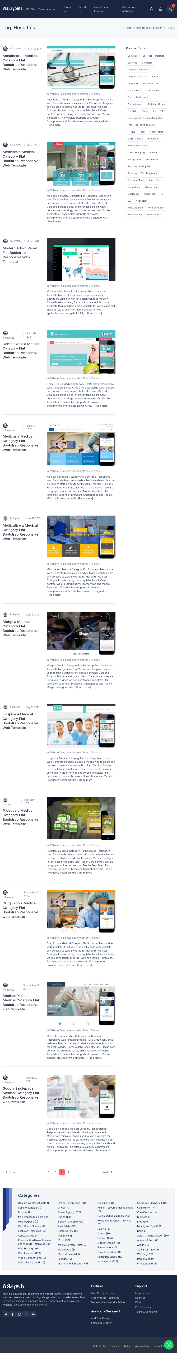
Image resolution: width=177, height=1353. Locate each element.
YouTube (33, 1314)
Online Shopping (136, 152)
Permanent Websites (129, 9)
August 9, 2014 (31, 1079)
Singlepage (133, 194)
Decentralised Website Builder (108, 1302)
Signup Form (134, 187)
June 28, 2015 (31, 335)
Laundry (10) (65, 1258)
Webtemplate (154, 214)
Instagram (19, 1314)
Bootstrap (133, 56)
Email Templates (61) (109, 1252)
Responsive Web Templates (142, 173)
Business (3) (144, 1216)
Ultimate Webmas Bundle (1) (34, 1202)
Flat (129, 97)
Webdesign (141, 201)
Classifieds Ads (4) (148, 1212)
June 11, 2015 (33, 518)
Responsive (152, 159)
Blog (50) (142, 1221)
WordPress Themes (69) (32, 1226)
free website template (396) (34, 1216)
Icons (143, 131)
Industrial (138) (105, 1202)
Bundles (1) (24, 1212)
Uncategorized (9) (148, 1263)
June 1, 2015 (32, 614)
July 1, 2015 (33, 241)
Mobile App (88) (67, 1249)
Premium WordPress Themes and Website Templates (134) (35, 1242)
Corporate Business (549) (152, 1202)
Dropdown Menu (151, 83)
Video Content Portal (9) (32, 1257)
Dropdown (133, 83)
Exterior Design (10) (108, 1242)
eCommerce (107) (107, 1261)
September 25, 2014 (31, 987)
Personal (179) (145, 1258)
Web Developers (157, 207)
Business (132, 62)
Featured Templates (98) (32, 1230)
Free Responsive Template (142, 125)
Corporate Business (138, 69)
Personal (154, 152)
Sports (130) (65, 1216)
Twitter (6, 1314)
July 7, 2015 (33, 144)
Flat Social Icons (156, 104)
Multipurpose (152, 138)
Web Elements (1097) (30, 1253)
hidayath (15, 518)
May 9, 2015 (32, 707)
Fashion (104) (105, 1238)
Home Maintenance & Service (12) (114, 1222)
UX (129, 201)
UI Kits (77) (64, 1207)
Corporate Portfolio (137, 76)
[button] (152, 9)
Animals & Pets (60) (148, 1240)
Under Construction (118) (72, 1202)
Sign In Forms (155, 180)
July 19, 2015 (34, 48)
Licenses (140, 1297)
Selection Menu (136, 180)
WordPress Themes (101, 9)
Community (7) (145, 1207)
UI (162, 194)
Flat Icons (141, 97)
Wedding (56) (145, 1254)
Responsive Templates (140, 166)
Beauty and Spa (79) (149, 1226)
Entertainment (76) (108, 1247)
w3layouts (16, 48)
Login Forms (156, 131)
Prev (12, 1172)
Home (128, 27)
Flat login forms (135, 104)
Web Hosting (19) (28, 1248)
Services (68, 9)
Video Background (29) (31, 1262)
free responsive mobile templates (145, 118)
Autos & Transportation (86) (153, 1235)
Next (105, 1172)
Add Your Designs (101, 1318)
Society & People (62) (70, 1221)
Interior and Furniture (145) (73, 1263)
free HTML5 (159, 111)
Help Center (142, 1293)
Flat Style (132, 111)
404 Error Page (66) (149, 1249)
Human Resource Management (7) (115, 1209)
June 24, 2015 (31, 427)
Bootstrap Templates (153, 56)
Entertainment (153, 90)
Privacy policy (143, 1307)
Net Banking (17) (67, 1235)
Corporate (147, 62)
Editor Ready (134, 90)
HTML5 (131, 131)
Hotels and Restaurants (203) (114, 1215)
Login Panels (134, 138)
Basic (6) (142, 1230)
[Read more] (54, 124)
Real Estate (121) (67, 1226)
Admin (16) (143, 1244)
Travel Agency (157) (69, 1212)
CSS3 (155, 76)
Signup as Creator (101, 1322)
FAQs (138, 1302)
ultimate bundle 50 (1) (30, 1207)
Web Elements (135, 214)
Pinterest (26, 1314)
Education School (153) (110, 1256)
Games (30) (104, 1233)
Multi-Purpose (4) (28, 1221)
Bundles (82, 9)
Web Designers (135, 207)
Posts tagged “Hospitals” (149, 27)
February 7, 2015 (30, 801)
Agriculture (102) (27, 1235)
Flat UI (145, 111)
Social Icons (150, 194)
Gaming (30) (104, 1228)
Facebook (13, 1314)
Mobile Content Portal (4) (72, 1244)
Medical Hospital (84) (70, 1254)
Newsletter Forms (137, 145)
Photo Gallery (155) (69, 1230)
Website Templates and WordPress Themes (74, 93)
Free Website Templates (105, 1297)
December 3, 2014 (31, 894)
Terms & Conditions (146, 1311)
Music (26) (64, 1240)
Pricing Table (134, 159)
